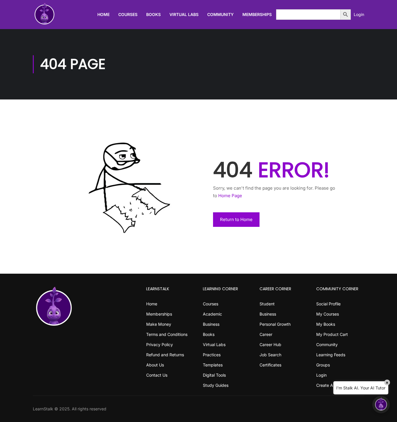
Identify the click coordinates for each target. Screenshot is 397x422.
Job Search (270, 354)
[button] (381, 404)
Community (220, 14)
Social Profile (328, 303)
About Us (155, 364)
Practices (212, 354)
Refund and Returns (165, 354)
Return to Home (236, 219)
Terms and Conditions (166, 334)
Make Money (158, 324)
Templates (213, 364)
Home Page (230, 195)
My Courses (327, 313)
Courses (127, 14)
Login (359, 14)
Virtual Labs (184, 14)
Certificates (270, 364)
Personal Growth (275, 324)
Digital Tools (214, 375)
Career (266, 334)
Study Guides (215, 385)
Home (103, 14)
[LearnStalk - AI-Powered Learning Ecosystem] (44, 14)
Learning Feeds (330, 354)
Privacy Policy (159, 344)
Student (267, 303)
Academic (212, 313)
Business (211, 324)
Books (153, 14)
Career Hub (270, 344)
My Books (325, 324)
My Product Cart (332, 334)
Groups (323, 364)
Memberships (257, 14)
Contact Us (156, 375)
